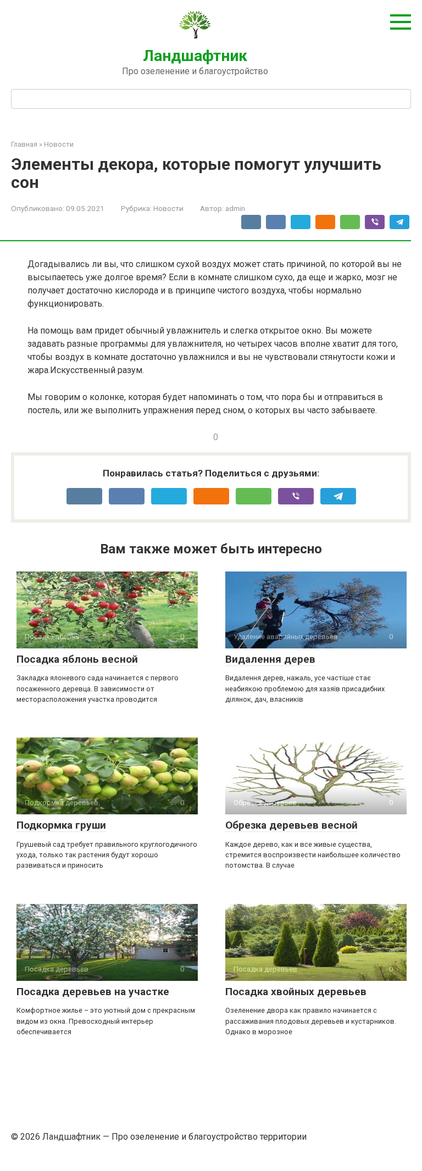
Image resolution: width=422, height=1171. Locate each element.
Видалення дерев (270, 659)
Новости (168, 208)
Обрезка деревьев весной (291, 825)
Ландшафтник (195, 56)
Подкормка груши (61, 825)
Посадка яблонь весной (77, 659)
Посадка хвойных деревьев (296, 991)
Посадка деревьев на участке (92, 991)
